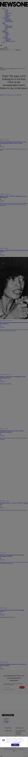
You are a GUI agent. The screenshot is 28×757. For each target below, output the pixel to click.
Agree (15, 744)
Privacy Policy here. (17, 742)
